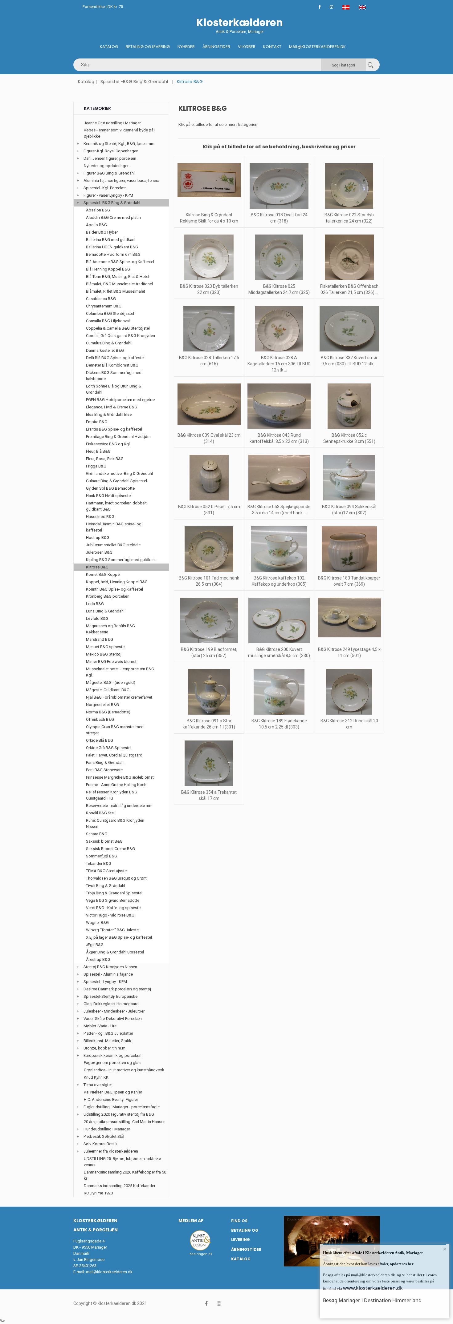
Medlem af (190, 1221)
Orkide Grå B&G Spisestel (108, 747)
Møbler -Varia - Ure (100, 1026)
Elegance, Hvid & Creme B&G (111, 407)
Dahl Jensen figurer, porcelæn (110, 158)
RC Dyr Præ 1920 (98, 1193)
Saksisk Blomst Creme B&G (110, 848)
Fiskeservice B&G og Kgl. (108, 444)
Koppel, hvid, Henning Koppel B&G (117, 582)
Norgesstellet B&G (102, 704)
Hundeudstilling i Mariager (107, 1129)
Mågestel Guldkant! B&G (107, 690)
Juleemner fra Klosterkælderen (111, 1151)
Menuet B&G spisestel (105, 646)
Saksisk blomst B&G (104, 841)
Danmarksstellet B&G (105, 350)
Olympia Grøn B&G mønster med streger (115, 729)
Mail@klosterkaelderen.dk (317, 47)
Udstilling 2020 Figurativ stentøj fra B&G (119, 1114)
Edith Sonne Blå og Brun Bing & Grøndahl (113, 389)
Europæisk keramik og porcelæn (112, 1055)
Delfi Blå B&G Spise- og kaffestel (115, 357)
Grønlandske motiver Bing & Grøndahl (119, 473)
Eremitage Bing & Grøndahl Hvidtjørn (118, 436)
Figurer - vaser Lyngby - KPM (108, 195)
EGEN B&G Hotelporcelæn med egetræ (120, 399)
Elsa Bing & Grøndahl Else (109, 414)
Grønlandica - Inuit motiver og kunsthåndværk (124, 1070)
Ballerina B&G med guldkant (111, 239)
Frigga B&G (96, 466)
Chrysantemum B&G (103, 306)
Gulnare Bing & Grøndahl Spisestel (116, 481)
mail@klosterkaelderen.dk (109, 1272)
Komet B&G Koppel (103, 574)
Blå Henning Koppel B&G (108, 269)
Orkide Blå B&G (99, 740)
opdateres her (401, 1264)
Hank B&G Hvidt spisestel (109, 495)
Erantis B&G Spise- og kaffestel (114, 429)
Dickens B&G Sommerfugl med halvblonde (113, 375)
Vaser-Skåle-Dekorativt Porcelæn (113, 1018)
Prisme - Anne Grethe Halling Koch (116, 784)
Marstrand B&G (99, 639)
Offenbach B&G (100, 719)
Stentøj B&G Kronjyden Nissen (110, 967)
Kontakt (272, 47)
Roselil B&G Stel (100, 813)
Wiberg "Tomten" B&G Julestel (113, 930)
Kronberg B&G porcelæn (107, 596)
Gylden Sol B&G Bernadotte (110, 488)
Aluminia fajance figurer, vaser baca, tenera (121, 180)
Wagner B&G (97, 922)
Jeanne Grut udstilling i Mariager (112, 123)
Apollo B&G (96, 225)
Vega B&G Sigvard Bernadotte (112, 900)
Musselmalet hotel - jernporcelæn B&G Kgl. (120, 672)
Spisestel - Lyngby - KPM (105, 981)
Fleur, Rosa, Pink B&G (105, 458)
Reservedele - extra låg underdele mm (119, 805)
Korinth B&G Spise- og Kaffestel (114, 589)
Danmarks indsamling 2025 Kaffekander (119, 1185)
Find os (239, 1220)
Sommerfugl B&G (101, 856)
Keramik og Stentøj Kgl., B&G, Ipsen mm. (119, 143)
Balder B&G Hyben (102, 232)
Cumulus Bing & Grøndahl (108, 343)
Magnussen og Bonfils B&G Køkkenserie (110, 629)
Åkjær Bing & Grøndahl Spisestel (115, 952)
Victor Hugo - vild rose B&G (110, 915)
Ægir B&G (95, 944)
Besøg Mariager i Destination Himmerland (372, 1300)
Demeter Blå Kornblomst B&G (112, 365)
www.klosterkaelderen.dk (373, 1288)
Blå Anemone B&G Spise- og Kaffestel (120, 261)
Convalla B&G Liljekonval (108, 321)
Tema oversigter (98, 1084)
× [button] (444, 1249)
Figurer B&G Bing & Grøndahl (109, 173)
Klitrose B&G (97, 567)
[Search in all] (370, 64)
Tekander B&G (98, 863)
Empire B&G (96, 421)
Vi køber (246, 47)
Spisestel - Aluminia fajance (108, 974)
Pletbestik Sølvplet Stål (104, 1136)
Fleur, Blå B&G (98, 451)
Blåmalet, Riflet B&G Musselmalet (115, 291)
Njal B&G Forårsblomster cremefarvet (119, 697)
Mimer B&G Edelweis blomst (111, 661)
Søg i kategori (343, 65)
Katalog (109, 47)
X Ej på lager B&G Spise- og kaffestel (119, 937)
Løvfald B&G (97, 618)
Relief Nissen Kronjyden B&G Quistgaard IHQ (111, 795)
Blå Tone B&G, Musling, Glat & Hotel (117, 276)
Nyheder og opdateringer (106, 165)
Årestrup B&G (98, 959)
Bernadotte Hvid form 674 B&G (113, 254)
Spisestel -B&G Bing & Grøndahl (134, 81)
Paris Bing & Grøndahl (105, 762)
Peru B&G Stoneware (104, 770)
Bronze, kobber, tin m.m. (105, 1048)
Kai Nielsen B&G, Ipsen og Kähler (113, 1092)
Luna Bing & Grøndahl (105, 611)
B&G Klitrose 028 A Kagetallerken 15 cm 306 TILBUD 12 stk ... (279, 363)
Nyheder (186, 47)
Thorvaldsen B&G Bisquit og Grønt (116, 878)
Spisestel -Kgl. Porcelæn (105, 188)
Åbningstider (216, 47)
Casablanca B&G (101, 298)
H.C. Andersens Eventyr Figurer (111, 1099)
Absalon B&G (98, 210)
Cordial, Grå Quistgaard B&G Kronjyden (120, 335)
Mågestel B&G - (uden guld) (110, 682)
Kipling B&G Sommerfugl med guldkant (121, 559)
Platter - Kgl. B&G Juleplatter (108, 1033)
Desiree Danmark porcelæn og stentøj (117, 989)
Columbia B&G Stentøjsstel (110, 313)
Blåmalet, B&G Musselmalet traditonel (119, 284)
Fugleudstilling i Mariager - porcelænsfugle (122, 1107)
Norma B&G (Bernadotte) (108, 712)
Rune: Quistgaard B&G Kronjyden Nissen (115, 823)
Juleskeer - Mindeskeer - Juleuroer (114, 1011)
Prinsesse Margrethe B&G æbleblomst (120, 777)
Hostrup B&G (97, 537)
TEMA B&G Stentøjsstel (107, 871)
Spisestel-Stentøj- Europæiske (110, 996)
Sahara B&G (96, 834)
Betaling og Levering (148, 47)
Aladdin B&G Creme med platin (113, 217)
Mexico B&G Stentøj (103, 654)
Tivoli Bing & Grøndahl (105, 885)
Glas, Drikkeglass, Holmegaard (111, 1003)
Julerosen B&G (99, 552)
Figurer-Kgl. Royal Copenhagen (111, 151)
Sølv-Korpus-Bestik (101, 1143)
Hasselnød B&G (100, 516)
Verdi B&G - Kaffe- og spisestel (113, 907)
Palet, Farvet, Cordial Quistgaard (114, 755)
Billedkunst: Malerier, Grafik (107, 1040)
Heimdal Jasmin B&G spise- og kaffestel (113, 527)
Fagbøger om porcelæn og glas (112, 1062)
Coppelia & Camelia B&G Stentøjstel (118, 328)
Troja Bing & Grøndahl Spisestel (114, 893)
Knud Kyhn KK (96, 1077)
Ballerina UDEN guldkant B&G (112, 247)
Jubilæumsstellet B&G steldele (113, 545)
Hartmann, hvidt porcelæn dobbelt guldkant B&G (116, 506)
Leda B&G (95, 603)
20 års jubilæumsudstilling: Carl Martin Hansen (124, 1121)
